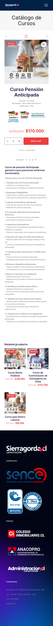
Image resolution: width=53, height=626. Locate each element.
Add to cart (36, 141)
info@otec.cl (11, 604)
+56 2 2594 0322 (12, 599)
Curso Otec (30, 150)
